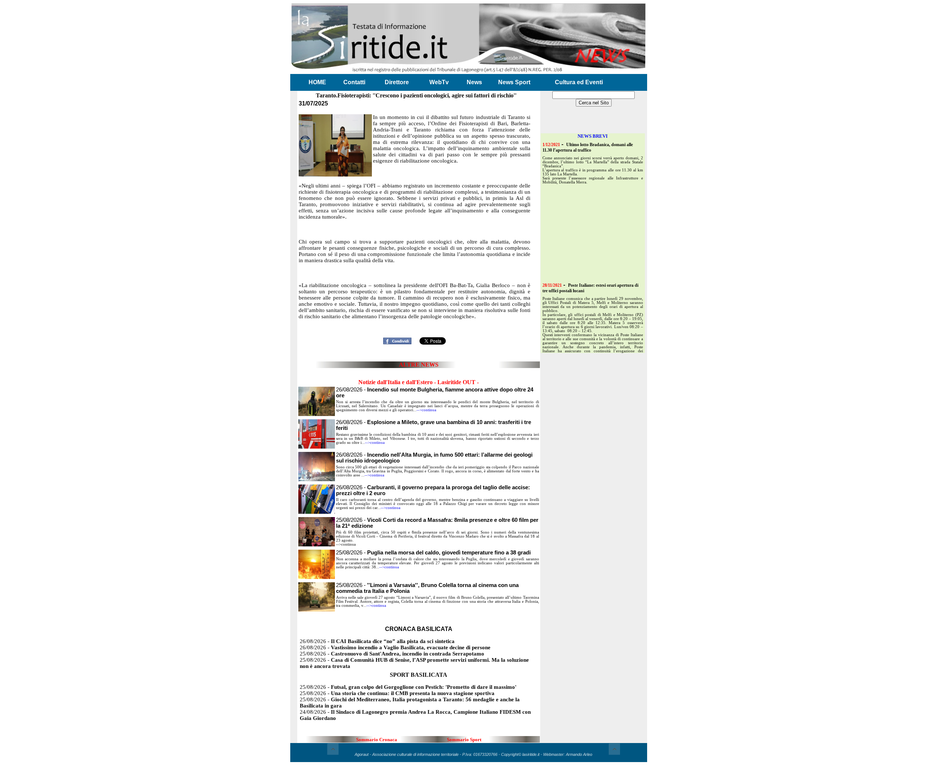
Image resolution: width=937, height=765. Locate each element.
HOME (317, 82)
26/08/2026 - (377, 641)
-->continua (426, 410)
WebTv (439, 82)
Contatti (354, 82)
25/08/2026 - (433, 553)
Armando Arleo (579, 754)
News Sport (514, 82)
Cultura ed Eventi (579, 82)
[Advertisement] (418, 323)
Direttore (397, 82)
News (474, 82)
